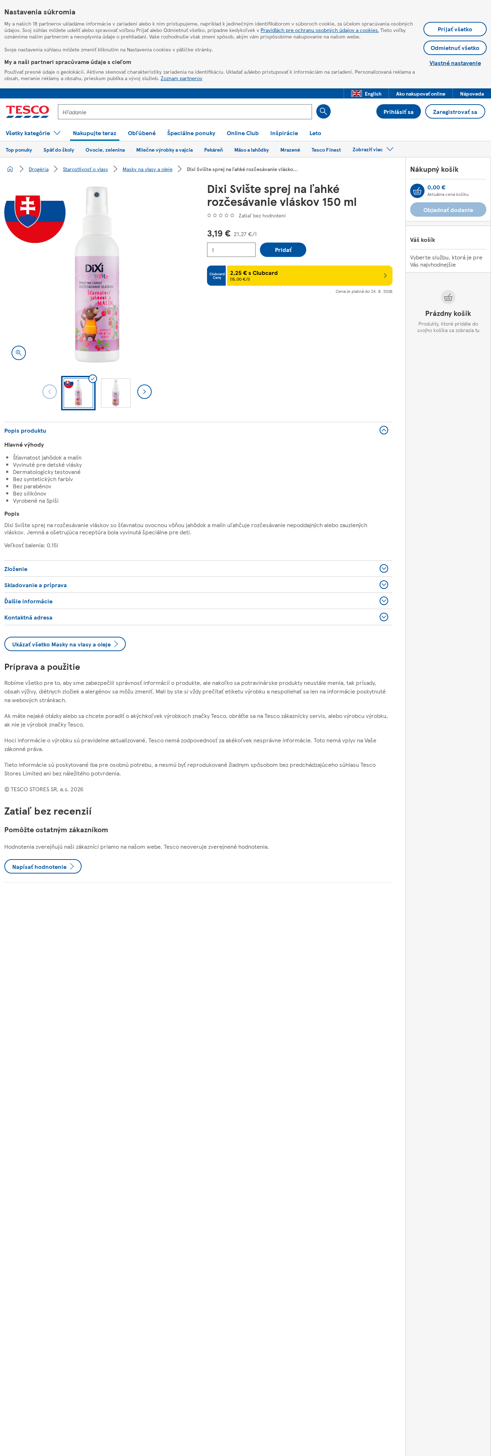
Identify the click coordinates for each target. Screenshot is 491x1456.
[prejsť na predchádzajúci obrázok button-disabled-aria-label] (49, 391)
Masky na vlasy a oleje (148, 168)
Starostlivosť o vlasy (85, 168)
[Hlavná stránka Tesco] (27, 111)
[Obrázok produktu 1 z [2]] (97, 274)
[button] (366, 93)
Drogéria (39, 168)
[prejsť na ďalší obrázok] (144, 391)
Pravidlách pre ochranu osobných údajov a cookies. (320, 29)
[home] (10, 169)
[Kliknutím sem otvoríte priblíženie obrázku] (19, 353)
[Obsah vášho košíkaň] (417, 191)
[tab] (78, 393)
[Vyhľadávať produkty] (323, 111)
